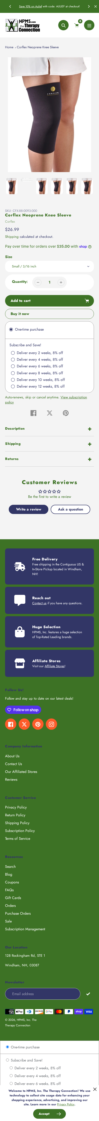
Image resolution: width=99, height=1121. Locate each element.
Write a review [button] (28, 509)
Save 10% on (27, 6)
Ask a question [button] (70, 509)
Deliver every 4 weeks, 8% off (37, 1075)
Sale (8, 921)
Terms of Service (17, 838)
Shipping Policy (17, 823)
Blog (8, 874)
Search (10, 866)
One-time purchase (25, 1047)
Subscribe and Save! (26, 1060)
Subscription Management (25, 929)
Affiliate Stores (54, 666)
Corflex (10, 221)
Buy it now (20, 313)
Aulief (38, 6)
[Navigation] (89, 25)
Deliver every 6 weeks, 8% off (37, 1083)
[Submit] (88, 993)
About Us (12, 756)
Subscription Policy (20, 830)
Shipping (12, 236)
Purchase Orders (18, 913)
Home (9, 47)
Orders (10, 905)
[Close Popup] (95, 1089)
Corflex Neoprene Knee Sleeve (38, 47)
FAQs (9, 890)
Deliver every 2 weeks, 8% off (37, 1068)
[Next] (88, 6)
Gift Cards (13, 897)
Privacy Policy (16, 807)
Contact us (39, 603)
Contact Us (13, 763)
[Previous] (10, 6)
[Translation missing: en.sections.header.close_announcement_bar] (95, 6)
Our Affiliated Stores (21, 771)
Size (8, 256)
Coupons (12, 882)
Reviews (11, 779)
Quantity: (20, 281)
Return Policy (15, 815)
